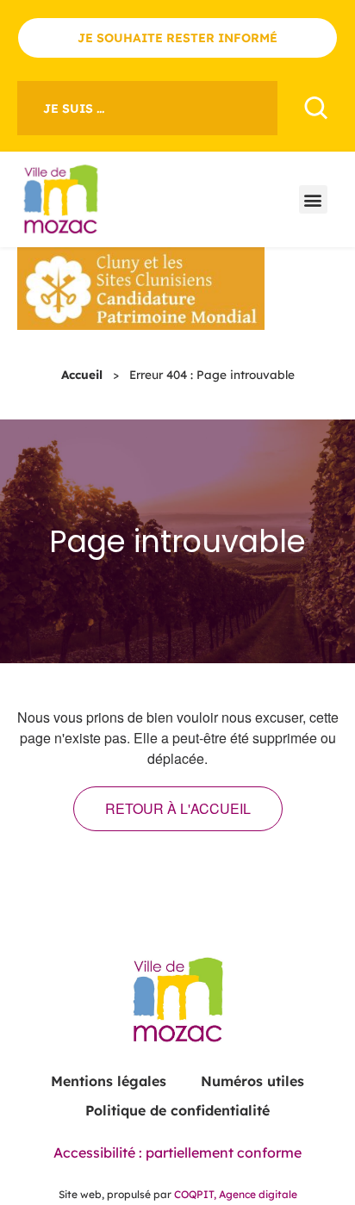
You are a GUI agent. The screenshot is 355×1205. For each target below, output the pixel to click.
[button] (313, 199)
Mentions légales (108, 1081)
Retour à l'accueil (178, 808)
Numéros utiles (252, 1081)
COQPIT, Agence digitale (235, 1194)
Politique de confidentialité (177, 1110)
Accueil (82, 374)
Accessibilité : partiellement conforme (177, 1152)
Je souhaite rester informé (177, 38)
